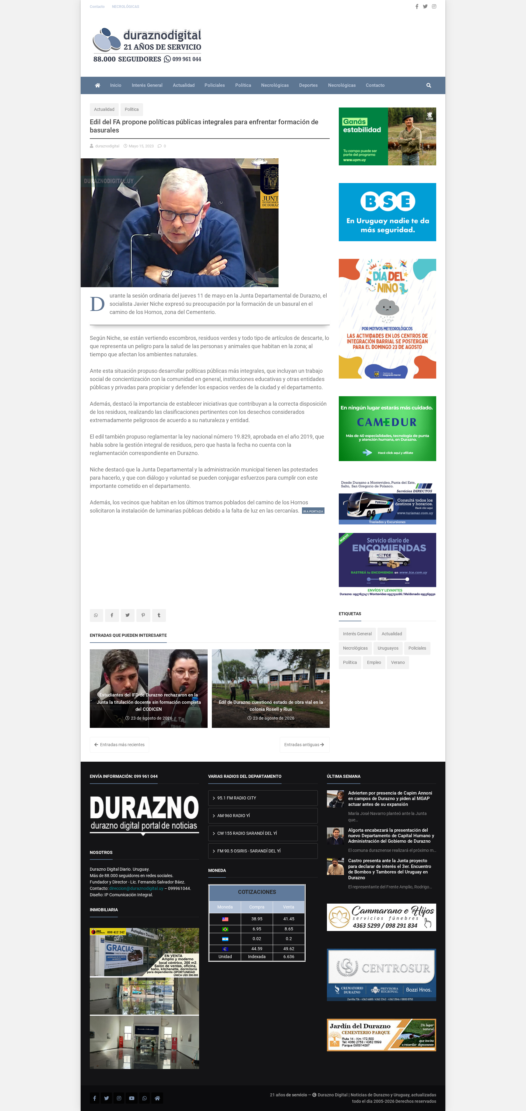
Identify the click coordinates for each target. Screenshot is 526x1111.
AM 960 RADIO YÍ (233, 815)
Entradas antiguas (302, 744)
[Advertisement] (210, 557)
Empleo (374, 662)
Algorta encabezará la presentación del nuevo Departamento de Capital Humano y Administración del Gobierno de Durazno (391, 835)
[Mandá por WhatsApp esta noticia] (96, 615)
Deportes (308, 85)
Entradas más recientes (122, 744)
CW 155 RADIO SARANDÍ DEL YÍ (246, 833)
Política (243, 85)
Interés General (147, 85)
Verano (398, 662)
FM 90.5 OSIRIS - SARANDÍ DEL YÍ (248, 850)
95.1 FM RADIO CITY (236, 797)
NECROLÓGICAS (125, 7)
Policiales (215, 85)
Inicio (115, 85)
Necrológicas (275, 85)
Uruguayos (388, 648)
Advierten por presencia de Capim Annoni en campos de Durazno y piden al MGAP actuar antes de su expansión (390, 798)
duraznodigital (107, 146)
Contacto (98, 7)
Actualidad (184, 85)
